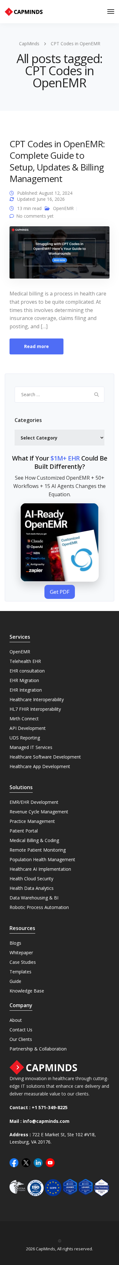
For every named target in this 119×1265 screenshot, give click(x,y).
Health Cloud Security (31, 879)
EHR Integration (26, 690)
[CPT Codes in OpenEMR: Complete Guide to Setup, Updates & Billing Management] (59, 255)
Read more (36, 346)
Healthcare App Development (40, 766)
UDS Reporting (25, 738)
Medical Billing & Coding (34, 840)
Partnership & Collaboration (38, 1049)
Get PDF (59, 591)
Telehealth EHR (25, 661)
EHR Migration (24, 680)
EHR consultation (27, 671)
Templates (20, 972)
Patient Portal (24, 831)
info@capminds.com (46, 1121)
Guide (15, 981)
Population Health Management (42, 859)
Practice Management (32, 821)
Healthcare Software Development (45, 757)
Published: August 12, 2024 (44, 193)
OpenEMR (63, 208)
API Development (28, 728)
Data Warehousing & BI (34, 898)
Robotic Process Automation (39, 907)
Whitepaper (21, 952)
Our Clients (21, 1039)
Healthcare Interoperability (37, 699)
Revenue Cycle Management (39, 812)
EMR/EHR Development (34, 802)
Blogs (15, 943)
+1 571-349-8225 (50, 1107)
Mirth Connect (24, 719)
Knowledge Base (27, 991)
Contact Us (21, 1030)
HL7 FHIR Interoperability (35, 709)
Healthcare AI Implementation (40, 869)
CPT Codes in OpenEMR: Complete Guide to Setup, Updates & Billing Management (57, 161)
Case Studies (23, 962)
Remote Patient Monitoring (38, 850)
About (16, 1020)
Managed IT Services (31, 747)
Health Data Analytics (32, 888)
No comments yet (35, 216)
